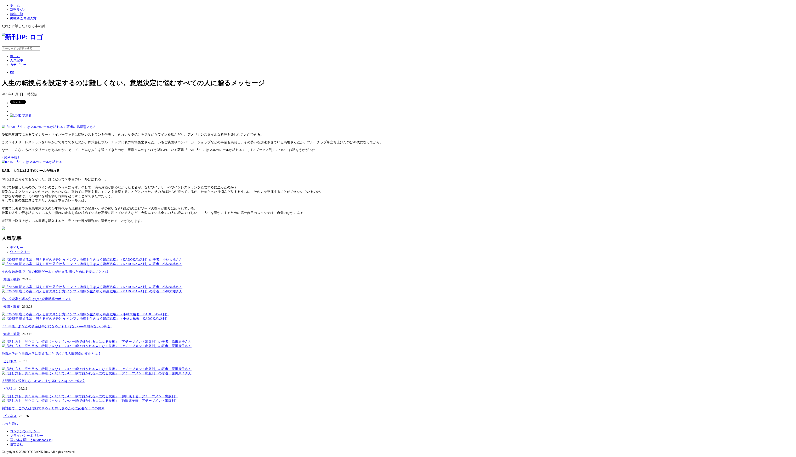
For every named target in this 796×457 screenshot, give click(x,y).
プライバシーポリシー (26, 435)
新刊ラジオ (18, 9)
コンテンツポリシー (25, 431)
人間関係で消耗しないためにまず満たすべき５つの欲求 (43, 381)
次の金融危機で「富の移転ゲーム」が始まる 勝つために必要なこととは (55, 271)
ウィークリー (20, 252)
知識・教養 (11, 279)
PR (12, 72)
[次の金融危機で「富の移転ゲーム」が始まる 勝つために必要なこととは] (92, 259)
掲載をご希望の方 (23, 18)
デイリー (16, 247)
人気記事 (16, 60)
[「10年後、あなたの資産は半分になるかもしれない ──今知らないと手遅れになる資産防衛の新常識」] (85, 314)
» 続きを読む (11, 157)
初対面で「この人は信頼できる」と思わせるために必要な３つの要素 (53, 408)
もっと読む (10, 423)
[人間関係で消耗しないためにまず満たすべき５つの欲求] (97, 369)
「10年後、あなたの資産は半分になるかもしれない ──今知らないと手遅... (57, 326)
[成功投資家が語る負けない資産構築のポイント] (92, 287)
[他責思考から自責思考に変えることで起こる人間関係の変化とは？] (97, 341)
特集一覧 (16, 14)
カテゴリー (18, 64)
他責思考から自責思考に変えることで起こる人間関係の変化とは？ (51, 353)
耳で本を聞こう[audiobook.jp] (31, 440)
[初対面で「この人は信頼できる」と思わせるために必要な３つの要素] (90, 396)
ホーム (15, 5)
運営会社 (16, 444)
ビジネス (10, 361)
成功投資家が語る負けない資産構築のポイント (36, 299)
